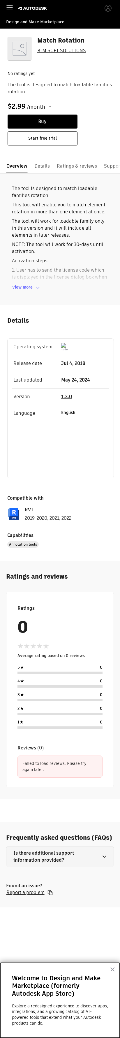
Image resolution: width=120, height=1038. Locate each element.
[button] (60, 856)
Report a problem (25, 892)
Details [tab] (42, 166)
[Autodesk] (33, 8)
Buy (42, 121)
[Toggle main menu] (9, 7)
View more (22, 287)
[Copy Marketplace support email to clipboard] (50, 892)
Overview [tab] (16, 166)
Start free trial (42, 138)
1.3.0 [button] (66, 396)
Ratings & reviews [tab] (77, 166)
